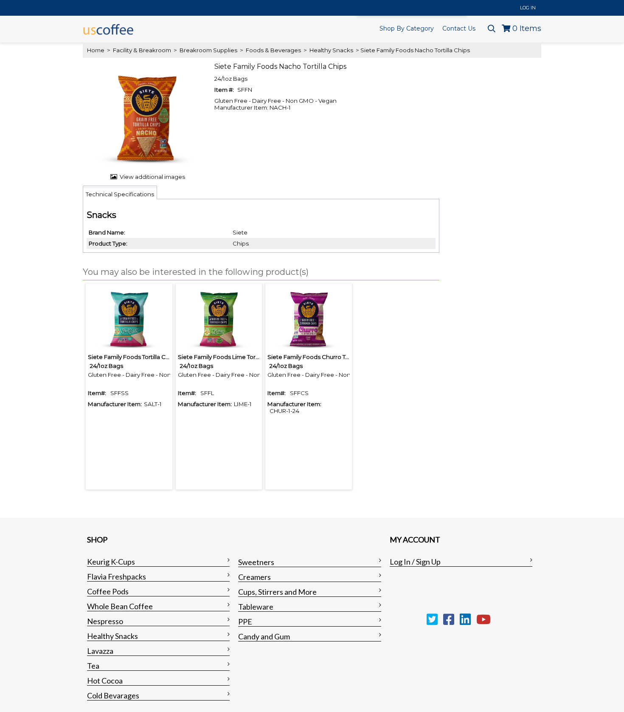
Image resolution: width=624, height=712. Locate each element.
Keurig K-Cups (111, 561)
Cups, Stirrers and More (277, 591)
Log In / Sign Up (415, 561)
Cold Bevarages (113, 695)
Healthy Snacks (331, 50)
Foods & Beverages (273, 50)
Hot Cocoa (105, 680)
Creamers (254, 577)
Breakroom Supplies (208, 50)
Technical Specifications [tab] (120, 194)
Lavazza (100, 650)
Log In (528, 8)
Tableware (255, 606)
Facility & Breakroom (142, 50)
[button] (259, 272)
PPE (245, 621)
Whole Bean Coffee (120, 606)
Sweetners (256, 562)
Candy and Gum (264, 636)
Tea (93, 665)
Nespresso (105, 621)
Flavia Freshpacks (116, 576)
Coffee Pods (108, 591)
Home (95, 50)
